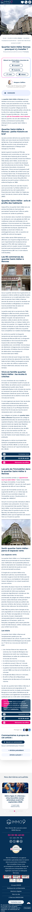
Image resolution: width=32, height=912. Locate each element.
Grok (9, 74)
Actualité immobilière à (15, 38)
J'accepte (27, 908)
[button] (26, 2)
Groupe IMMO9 (16, 885)
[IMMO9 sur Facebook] (11, 841)
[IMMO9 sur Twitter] (14, 841)
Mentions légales (16, 891)
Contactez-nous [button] (16, 902)
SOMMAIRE (11, 93)
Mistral (22, 74)
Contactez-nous (24, 454)
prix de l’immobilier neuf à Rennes (18, 116)
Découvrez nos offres (22, 462)
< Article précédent (16, 750)
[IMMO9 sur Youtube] (17, 841)
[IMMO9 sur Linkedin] (21, 841)
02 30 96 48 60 (23, 458)
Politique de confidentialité (16, 888)
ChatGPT (16, 65)
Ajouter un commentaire (14, 742)
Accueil (4, 38)
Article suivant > (16, 755)
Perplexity (16, 70)
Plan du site (16, 894)
